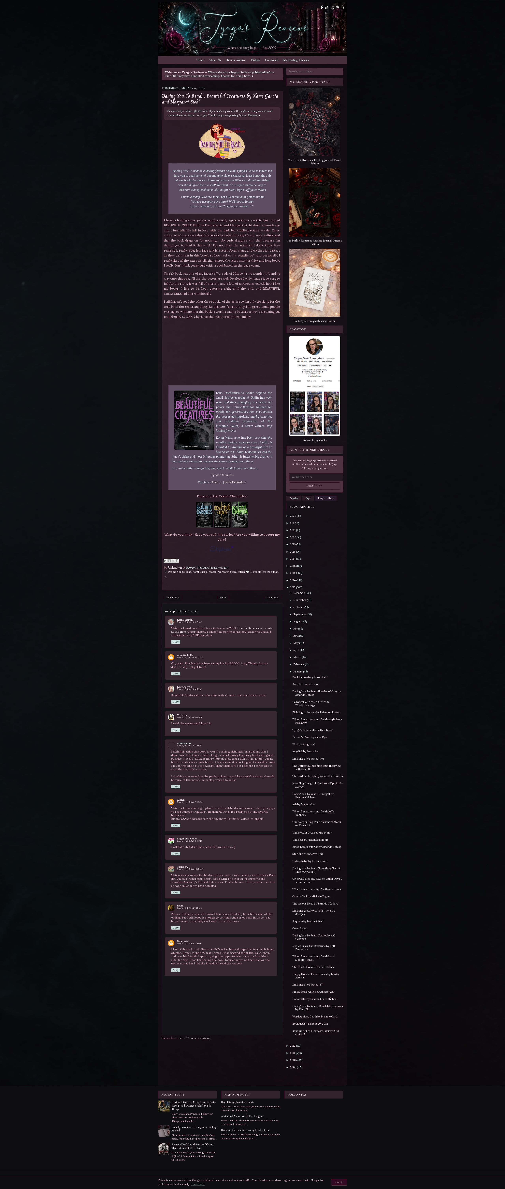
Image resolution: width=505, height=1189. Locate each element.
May (296, 643)
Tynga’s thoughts (222, 475)
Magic (212, 572)
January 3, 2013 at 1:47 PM (189, 689)
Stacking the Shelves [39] (307, 854)
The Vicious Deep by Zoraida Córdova (315, 903)
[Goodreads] (342, 7)
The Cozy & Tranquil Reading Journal (314, 321)
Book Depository (236, 482)
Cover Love (299, 928)
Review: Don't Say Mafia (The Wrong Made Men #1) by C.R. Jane (192, 1146)
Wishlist (255, 60)
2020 (293, 537)
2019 (293, 544)
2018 (293, 551)
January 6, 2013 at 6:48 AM (189, 943)
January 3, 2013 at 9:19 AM (189, 622)
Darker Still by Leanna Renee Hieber (314, 999)
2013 (293, 587)
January (298, 671)
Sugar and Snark (187, 838)
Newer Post (173, 597)
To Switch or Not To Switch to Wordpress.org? (311, 703)
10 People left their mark (264, 572)
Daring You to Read (179, 572)
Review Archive (236, 60)
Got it (339, 1182)
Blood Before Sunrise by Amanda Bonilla (316, 847)
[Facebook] (322, 7)
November (299, 600)
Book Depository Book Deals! (310, 677)
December (299, 593)
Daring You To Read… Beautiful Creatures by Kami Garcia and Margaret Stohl (220, 99)
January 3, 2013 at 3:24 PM (189, 717)
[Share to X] (173, 561)
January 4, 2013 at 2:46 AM (189, 802)
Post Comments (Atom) (195, 1038)
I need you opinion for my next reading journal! (194, 1128)
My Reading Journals (296, 60)
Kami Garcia (200, 572)
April (296, 650)
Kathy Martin (185, 619)
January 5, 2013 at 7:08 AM (189, 908)
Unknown (183, 940)
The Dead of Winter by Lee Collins (313, 967)
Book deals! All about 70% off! (310, 1023)
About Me (215, 60)
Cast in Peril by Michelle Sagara (311, 896)
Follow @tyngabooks (315, 440)
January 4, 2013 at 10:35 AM (190, 869)
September (300, 614)
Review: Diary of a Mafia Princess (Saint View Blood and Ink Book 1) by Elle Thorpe (194, 1105)
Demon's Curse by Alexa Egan (310, 737)
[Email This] (166, 561)
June (296, 636)
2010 (293, 1060)
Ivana (180, 905)
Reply (176, 642)
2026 (293, 516)
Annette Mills (185, 655)
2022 (293, 523)
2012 (293, 1045)
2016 (293, 566)
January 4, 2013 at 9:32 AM (189, 841)
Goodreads (272, 60)
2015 (293, 573)
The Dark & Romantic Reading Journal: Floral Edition (314, 162)
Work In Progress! (303, 744)
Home (200, 60)
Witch (241, 572)
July (295, 628)
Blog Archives (326, 498)
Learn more (198, 1184)
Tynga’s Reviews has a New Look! (312, 730)
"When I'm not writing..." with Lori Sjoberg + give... (313, 958)
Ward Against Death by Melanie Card (314, 1016)
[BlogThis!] (169, 561)
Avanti (181, 799)
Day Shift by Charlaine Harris (237, 1102)
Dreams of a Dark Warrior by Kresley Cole (245, 1130)
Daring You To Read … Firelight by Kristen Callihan (313, 795)
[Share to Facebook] (177, 561)
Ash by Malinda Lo (303, 804)
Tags (308, 498)
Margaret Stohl (227, 572)
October (298, 607)
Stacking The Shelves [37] (308, 984)
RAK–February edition (305, 684)
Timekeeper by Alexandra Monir (312, 832)
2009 (293, 1067)
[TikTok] (326, 7)
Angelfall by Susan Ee (305, 751)
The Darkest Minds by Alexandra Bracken (317, 776)
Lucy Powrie (184, 686)
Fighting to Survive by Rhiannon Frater (316, 712)
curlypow (182, 866)
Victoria (182, 714)
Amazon (217, 482)
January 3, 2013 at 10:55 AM (189, 657)
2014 (293, 580)
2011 (292, 1053)
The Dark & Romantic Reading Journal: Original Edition (314, 242)
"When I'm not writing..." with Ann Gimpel (317, 889)
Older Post (273, 597)
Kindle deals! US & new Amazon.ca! (313, 991)
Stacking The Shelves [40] (308, 758)
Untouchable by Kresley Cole (309, 861)
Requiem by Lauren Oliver (308, 921)
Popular (293, 498)
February (298, 664)
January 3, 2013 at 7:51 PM (189, 745)
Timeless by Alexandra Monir (310, 839)
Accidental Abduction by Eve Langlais (242, 1116)
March (297, 657)
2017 (293, 558)
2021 (293, 530)
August (297, 621)
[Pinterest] (337, 7)
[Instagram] (332, 7)
